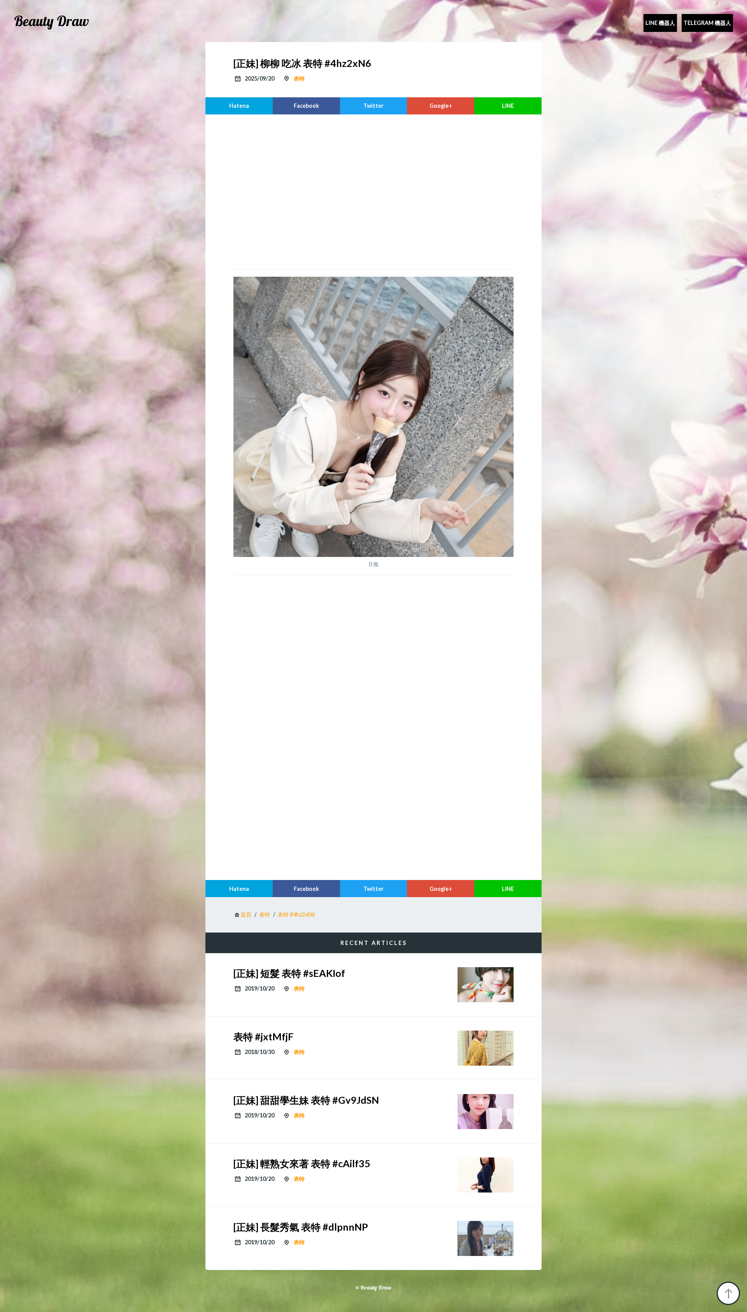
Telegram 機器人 (707, 22)
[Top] (728, 1293)
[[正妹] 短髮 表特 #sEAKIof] (486, 984)
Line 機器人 (660, 22)
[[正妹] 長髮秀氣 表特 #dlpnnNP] (486, 1238)
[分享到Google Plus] (440, 105)
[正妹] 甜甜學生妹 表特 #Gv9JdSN (306, 1100)
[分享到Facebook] (306, 105)
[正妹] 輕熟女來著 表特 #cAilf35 (301, 1163)
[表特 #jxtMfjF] (486, 1048)
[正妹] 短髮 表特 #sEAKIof (289, 973)
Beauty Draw (51, 21)
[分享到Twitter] (373, 105)
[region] (373, 190)
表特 (299, 78)
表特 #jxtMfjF (263, 1036)
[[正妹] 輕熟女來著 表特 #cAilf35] (486, 1175)
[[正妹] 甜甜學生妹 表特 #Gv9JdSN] (486, 1111)
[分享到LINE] (508, 105)
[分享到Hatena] (239, 105)
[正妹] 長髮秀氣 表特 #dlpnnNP (300, 1227)
